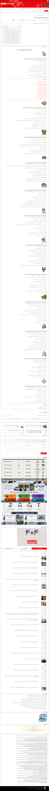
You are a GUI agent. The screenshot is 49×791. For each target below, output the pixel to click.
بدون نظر (26, 20)
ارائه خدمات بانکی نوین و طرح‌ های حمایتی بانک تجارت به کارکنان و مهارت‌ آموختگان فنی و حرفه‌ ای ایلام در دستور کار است (21, 676)
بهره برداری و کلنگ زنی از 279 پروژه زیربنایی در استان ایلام (29, 647)
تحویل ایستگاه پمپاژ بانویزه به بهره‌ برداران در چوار (30, 602)
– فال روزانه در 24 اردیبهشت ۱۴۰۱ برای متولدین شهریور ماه (11, 36)
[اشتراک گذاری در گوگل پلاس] (40, 415)
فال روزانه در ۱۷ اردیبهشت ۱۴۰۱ (42, 95)
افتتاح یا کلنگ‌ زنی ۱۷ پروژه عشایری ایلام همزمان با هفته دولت (28, 607)
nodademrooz (42, 20)
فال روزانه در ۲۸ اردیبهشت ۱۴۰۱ (42, 81)
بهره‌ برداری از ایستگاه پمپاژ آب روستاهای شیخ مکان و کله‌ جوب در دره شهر (26, 636)
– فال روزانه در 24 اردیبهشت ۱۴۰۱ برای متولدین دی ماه (11, 40)
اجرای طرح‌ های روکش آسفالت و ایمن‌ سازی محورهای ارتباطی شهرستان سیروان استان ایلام (23, 687)
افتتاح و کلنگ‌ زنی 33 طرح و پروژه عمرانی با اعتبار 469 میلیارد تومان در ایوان (26, 664)
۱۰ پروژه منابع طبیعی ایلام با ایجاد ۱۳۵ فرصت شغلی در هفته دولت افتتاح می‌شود (34, 479)
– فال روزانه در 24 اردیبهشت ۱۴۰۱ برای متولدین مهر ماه (11, 37)
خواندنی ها (42, 11)
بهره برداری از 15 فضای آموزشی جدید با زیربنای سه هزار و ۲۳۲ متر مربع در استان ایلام (24, 653)
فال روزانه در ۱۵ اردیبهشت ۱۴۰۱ (42, 98)
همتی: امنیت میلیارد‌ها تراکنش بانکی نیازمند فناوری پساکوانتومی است (36, 763)
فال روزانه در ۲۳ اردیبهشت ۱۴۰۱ (42, 87)
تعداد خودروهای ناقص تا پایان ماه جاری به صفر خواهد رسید (37, 754)
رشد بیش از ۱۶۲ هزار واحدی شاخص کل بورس (39, 775)
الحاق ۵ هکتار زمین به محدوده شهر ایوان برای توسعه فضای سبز (28, 550)
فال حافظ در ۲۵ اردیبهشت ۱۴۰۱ (42, 408)
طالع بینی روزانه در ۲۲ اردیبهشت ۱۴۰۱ (41, 88)
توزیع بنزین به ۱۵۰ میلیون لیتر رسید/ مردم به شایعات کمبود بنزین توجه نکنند (35, 752)
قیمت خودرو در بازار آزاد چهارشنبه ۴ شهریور (40, 770)
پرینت (19, 20)
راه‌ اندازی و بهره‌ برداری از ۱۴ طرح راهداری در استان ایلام (29, 641)
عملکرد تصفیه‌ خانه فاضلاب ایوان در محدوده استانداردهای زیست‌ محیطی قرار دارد (25, 562)
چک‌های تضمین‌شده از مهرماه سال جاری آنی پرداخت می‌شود (37, 776)
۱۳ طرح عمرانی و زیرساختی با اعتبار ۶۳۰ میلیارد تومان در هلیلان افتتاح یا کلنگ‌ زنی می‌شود (24, 590)
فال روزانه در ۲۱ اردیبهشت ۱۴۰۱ (42, 89)
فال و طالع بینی (38, 15)
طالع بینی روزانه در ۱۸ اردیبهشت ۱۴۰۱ (41, 94)
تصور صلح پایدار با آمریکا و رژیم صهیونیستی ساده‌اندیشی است (37, 760)
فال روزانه (40, 412)
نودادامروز (37, 789)
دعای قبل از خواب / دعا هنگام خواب (13, 430)
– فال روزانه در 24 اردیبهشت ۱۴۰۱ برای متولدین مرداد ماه (11, 34)
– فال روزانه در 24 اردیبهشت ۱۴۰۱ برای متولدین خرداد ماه (11, 32)
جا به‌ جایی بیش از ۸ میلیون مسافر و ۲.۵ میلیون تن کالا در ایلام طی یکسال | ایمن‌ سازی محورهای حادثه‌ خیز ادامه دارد (21, 580)
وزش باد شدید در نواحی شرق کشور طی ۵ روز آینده (39, 747)
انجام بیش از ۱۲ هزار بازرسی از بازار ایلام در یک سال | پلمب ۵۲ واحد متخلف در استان (33, 501)
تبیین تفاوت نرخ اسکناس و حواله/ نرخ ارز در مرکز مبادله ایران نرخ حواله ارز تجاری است (33, 765)
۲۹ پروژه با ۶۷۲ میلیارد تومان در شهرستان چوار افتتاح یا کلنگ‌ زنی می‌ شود (26, 596)
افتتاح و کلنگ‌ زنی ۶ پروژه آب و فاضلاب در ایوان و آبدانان (34, 426)
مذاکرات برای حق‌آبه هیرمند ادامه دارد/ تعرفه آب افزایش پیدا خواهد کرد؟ (35, 781)
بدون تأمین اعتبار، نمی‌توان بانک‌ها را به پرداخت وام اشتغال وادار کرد (36, 739)
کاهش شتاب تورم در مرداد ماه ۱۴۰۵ (41, 756)
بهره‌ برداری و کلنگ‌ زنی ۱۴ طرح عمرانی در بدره (31, 658)
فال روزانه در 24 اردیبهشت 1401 (40, 18)
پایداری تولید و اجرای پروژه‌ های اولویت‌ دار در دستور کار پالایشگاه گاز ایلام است (25, 630)
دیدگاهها (8, 548)
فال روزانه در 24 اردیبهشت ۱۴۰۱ (7, 28)
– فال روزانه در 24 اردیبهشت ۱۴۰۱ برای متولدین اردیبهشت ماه (12, 31)
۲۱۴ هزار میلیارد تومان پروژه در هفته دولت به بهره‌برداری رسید (37, 758)
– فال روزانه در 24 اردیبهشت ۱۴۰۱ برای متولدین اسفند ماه (11, 43)
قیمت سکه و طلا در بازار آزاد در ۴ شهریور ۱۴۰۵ (40, 772)
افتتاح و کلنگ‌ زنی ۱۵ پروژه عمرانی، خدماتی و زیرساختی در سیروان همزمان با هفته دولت (24, 624)
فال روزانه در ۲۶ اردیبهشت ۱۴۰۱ (42, 84)
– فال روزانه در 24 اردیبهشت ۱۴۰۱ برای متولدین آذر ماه (11, 39)
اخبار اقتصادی (44, 734)
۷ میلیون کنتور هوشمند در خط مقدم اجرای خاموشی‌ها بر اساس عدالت (36, 745)
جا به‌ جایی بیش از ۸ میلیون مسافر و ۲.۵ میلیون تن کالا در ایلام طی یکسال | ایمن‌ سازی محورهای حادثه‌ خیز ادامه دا (27, 8)
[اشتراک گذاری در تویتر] (44, 415)
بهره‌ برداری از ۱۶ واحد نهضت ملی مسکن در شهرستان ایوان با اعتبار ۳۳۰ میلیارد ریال (25, 567)
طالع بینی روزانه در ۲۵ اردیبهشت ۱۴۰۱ (41, 85)
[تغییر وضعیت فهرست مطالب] (18, 27)
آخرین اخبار (39, 548)
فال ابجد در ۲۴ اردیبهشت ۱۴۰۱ (42, 406)
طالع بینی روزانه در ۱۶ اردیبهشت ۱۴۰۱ (41, 96)
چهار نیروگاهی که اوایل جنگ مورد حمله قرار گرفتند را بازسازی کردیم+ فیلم (35, 779)
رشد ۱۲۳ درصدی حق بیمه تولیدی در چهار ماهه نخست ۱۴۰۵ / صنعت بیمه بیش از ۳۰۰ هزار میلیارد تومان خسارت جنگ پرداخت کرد (31, 736)
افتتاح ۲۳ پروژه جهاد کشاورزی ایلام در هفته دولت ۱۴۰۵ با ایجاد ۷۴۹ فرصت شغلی (25, 670)
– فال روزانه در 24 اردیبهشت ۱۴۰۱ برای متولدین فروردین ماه (11, 29)
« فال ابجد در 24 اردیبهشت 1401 (36, 419)
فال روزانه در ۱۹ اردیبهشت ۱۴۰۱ (42, 92)
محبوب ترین (23, 548)
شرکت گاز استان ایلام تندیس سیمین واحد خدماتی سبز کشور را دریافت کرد (26, 681)
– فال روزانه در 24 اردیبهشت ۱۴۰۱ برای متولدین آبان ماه (11, 38)
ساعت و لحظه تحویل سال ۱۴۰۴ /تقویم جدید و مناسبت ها (11, 426)
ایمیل (22, 20)
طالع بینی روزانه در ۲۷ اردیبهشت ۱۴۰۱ (41, 82)
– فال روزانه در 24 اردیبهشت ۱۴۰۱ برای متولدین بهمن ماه (11, 42)
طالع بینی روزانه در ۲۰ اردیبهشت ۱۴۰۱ (41, 91)
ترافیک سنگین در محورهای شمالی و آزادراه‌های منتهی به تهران (37, 750)
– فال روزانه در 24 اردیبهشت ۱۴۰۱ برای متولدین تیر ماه (11, 33)
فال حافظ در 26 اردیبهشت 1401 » (13, 419)
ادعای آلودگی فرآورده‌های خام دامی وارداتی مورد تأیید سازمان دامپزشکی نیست (34, 767)
